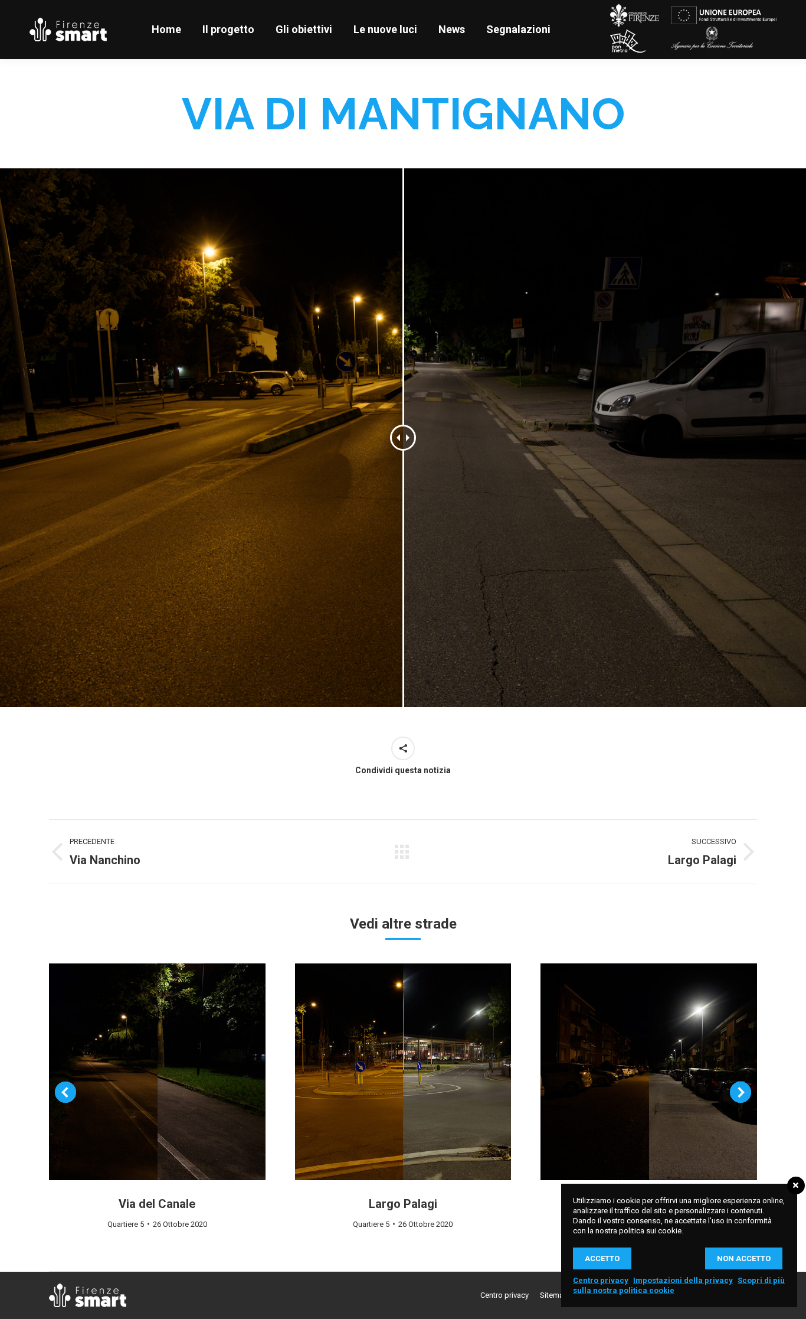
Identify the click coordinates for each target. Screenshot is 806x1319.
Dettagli (157, 1071)
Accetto (602, 1258)
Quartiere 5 (125, 1224)
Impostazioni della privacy (683, 1280)
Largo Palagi (403, 1204)
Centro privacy (600, 1280)
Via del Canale (157, 1204)
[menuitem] (166, 29)
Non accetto (744, 1258)
